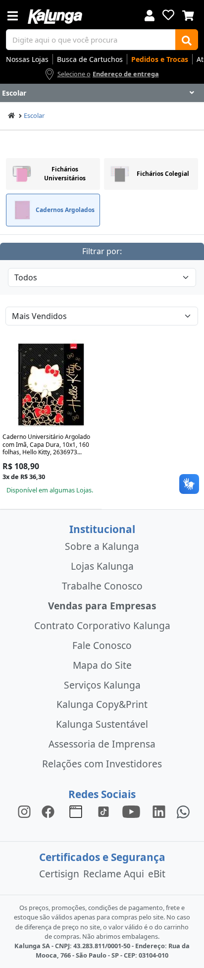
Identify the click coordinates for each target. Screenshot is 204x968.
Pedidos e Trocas (159, 59)
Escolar (34, 115)
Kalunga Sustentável (102, 724)
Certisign (59, 873)
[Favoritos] (168, 14)
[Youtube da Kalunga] (131, 811)
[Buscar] (186, 39)
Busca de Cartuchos (90, 59)
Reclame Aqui (113, 873)
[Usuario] (149, 14)
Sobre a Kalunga (102, 546)
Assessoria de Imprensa (102, 744)
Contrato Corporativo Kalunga (102, 625)
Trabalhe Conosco (102, 585)
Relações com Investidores (102, 763)
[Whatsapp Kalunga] (183, 811)
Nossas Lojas (27, 59)
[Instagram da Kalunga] (24, 811)
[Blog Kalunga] (76, 811)
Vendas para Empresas (102, 605)
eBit (156, 873)
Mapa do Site (102, 665)
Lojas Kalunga (102, 566)
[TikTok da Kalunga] (103, 811)
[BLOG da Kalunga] (159, 811)
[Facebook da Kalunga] (50, 811)
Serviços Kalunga (102, 685)
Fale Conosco (102, 645)
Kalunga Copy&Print (102, 704)
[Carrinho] (188, 14)
